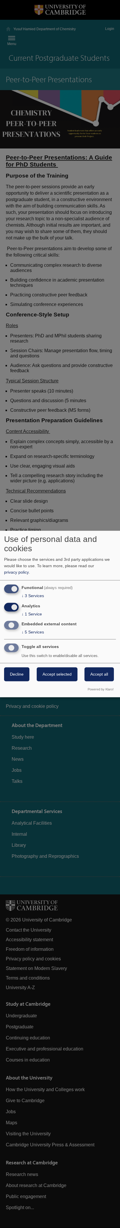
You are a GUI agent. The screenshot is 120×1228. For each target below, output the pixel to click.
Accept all (99, 674)
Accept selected (57, 674)
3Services (33, 595)
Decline (17, 674)
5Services (33, 632)
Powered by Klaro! (101, 689)
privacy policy (16, 572)
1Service (32, 614)
